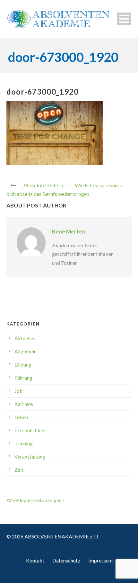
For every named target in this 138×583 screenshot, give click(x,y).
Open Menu (124, 19)
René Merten (68, 231)
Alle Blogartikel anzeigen (34, 500)
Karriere (23, 404)
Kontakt (35, 560)
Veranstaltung (29, 456)
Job (18, 391)
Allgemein (25, 351)
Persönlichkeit (30, 430)
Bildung (22, 364)
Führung (23, 378)
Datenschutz (66, 560)
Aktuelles (24, 338)
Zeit (18, 470)
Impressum (100, 560)
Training (23, 443)
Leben (21, 417)
